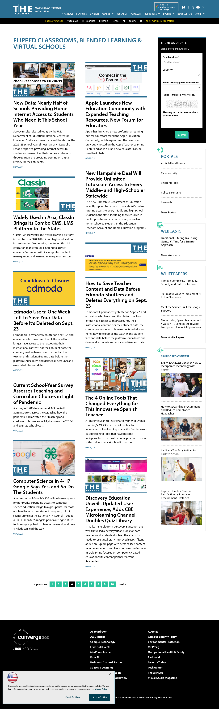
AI (124, 21)
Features (81, 14)
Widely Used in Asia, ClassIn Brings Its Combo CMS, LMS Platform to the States (43, 223)
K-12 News (67, 14)
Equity (132, 21)
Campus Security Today (162, 637)
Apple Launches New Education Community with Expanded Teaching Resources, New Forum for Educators (115, 113)
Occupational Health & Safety (166, 652)
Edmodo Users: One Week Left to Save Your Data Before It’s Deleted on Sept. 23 (43, 320)
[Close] (109, 674)
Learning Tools (169, 183)
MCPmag (153, 647)
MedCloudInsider (101, 652)
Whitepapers (174, 273)
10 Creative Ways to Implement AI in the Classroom (181, 295)
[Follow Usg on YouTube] (198, 7)
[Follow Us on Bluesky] (183, 7)
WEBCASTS (171, 231)
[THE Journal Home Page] (37, 9)
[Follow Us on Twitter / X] (193, 7)
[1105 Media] (32, 666)
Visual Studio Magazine (162, 678)
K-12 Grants (88, 21)
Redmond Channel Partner (106, 662)
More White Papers (172, 337)
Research (122, 14)
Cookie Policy (101, 689)
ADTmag (153, 631)
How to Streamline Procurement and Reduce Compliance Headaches (180, 410)
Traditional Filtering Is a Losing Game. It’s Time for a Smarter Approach (179, 241)
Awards (106, 14)
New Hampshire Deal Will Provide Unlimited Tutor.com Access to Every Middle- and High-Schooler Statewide (115, 184)
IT (141, 21)
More (198, 14)
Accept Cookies (100, 697)
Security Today (157, 662)
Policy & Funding (171, 192)
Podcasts (136, 14)
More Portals (169, 212)
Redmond (154, 657)
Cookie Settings (72, 697)
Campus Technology (102, 642)
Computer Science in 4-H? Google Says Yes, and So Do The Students (43, 486)
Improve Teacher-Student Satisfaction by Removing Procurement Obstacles (176, 494)
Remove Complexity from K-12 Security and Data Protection (179, 282)
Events (167, 14)
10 (112, 584)
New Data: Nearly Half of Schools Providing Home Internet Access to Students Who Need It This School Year (43, 113)
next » (122, 584)
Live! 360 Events (100, 647)
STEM (116, 21)
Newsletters (184, 14)
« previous (40, 584)
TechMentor (155, 667)
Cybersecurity (169, 173)
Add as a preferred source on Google (168, 7)
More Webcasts (170, 255)
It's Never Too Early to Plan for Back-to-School (179, 452)
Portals (169, 156)
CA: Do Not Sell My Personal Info (154, 697)
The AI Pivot (155, 672)
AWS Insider (97, 637)
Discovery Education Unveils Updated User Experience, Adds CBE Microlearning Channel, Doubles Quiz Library (111, 509)
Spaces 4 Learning (101, 667)
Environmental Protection (164, 642)
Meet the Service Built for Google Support (181, 308)
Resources (151, 14)
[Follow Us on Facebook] (188, 7)
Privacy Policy (188, 94)
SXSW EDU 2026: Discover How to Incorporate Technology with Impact (181, 366)
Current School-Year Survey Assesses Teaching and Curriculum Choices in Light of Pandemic (43, 393)
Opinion (94, 14)
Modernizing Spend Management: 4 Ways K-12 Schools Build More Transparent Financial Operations (181, 323)
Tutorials (72, 21)
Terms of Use (129, 697)
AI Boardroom (98, 631)
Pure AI (94, 657)
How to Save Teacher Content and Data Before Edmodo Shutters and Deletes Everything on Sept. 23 (116, 294)
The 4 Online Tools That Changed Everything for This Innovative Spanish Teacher (111, 406)
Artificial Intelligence (173, 163)
